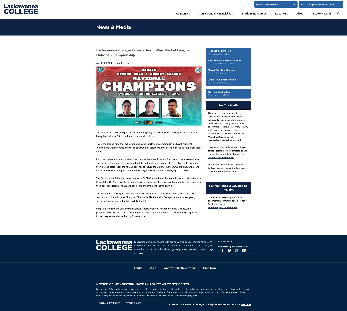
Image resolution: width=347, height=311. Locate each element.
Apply (137, 268)
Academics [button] (183, 13)
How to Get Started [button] (267, 4)
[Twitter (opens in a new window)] (229, 251)
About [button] (300, 13)
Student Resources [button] (254, 13)
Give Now (209, 268)
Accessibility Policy (109, 303)
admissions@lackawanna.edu (233, 247)
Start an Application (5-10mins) (318, 4)
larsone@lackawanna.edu (221, 157)
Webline (246, 304)
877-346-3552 (225, 242)
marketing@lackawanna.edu (222, 207)
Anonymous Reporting (179, 268)
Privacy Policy (133, 303)
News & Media (121, 63)
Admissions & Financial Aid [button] (215, 13)
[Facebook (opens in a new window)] (222, 251)
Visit (153, 268)
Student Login (322, 13)
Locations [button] (281, 13)
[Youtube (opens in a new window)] (243, 251)
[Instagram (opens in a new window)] (236, 251)
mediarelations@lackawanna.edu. (225, 140)
